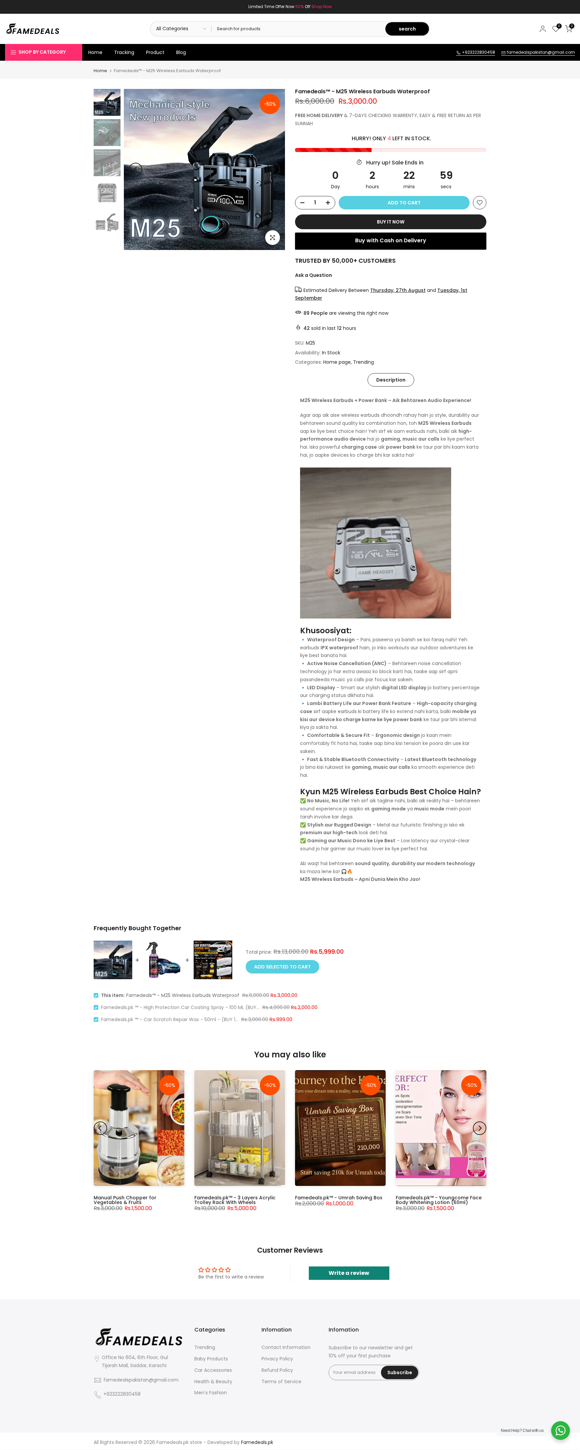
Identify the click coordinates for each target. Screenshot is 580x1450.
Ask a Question (313, 275)
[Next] (273, 169)
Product (155, 52)
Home (95, 52)
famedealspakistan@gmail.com (540, 52)
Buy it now (390, 221)
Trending (363, 362)
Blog (181, 52)
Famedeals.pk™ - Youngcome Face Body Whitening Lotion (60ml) (439, 1200)
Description (390, 380)
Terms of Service (281, 1382)
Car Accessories (213, 1370)
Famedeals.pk (172, 1442)
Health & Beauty (213, 1382)
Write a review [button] (349, 1273)
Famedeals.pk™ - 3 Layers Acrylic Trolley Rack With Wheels (235, 1200)
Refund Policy (277, 1370)
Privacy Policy (277, 1359)
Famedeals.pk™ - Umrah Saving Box (338, 1197)
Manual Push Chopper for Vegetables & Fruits (125, 1200)
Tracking (124, 52)
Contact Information (285, 1347)
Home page (337, 362)
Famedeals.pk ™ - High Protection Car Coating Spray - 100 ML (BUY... (180, 1007)
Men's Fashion (210, 1393)
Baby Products (211, 1359)
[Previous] (135, 169)
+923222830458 (478, 52)
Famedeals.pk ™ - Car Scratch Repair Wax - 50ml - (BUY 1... (169, 1019)
